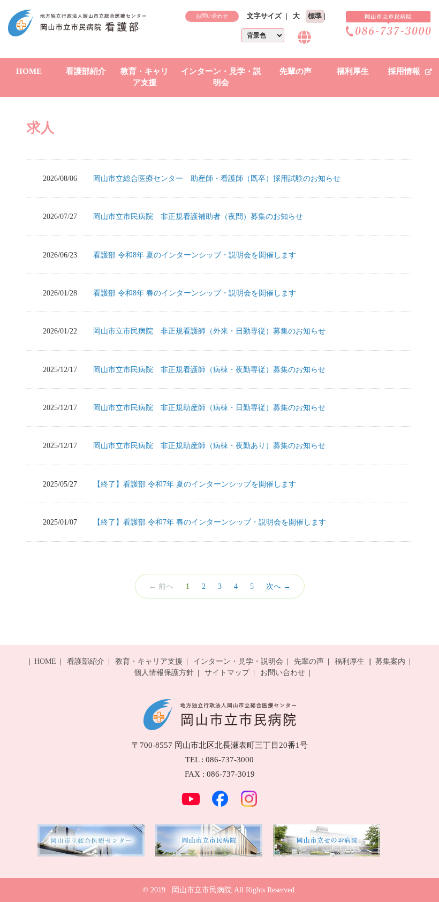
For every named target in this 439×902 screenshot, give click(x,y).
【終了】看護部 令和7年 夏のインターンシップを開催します (194, 484)
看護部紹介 (86, 71)
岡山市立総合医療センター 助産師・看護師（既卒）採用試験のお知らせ (216, 178)
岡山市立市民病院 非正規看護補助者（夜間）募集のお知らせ (198, 216)
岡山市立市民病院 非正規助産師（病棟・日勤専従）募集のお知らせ (209, 407)
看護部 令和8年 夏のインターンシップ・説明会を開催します (194, 255)
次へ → (278, 586)
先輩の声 (295, 71)
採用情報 (405, 71)
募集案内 (390, 661)
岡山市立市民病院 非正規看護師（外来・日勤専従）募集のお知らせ (209, 331)
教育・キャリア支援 (144, 77)
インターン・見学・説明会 (221, 77)
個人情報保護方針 (164, 672)
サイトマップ (227, 672)
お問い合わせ (212, 16)
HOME (29, 71)
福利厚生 (353, 71)
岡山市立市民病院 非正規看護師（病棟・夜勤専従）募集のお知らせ (209, 369)
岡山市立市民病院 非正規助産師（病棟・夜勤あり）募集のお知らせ (209, 445)
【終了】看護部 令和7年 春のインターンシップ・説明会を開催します (209, 522)
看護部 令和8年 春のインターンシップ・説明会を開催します (194, 293)
